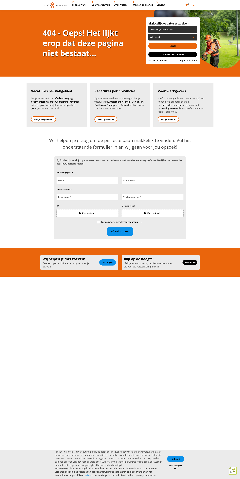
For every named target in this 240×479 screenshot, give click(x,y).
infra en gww (38, 105)
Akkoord (176, 459)
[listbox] (172, 37)
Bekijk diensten (168, 119)
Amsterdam (114, 101)
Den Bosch (137, 101)
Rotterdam (126, 105)
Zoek (173, 45)
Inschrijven (108, 262)
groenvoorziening (59, 101)
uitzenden (167, 105)
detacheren (182, 105)
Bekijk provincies (106, 119)
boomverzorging (40, 101)
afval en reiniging (64, 98)
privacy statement (145, 475)
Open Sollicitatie (188, 60)
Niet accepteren (175, 467)
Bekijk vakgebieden (43, 119)
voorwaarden (130, 221)
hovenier (74, 101)
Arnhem (126, 101)
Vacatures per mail (158, 60)
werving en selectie (171, 108)
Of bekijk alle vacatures (173, 54)
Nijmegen (112, 105)
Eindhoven (100, 105)
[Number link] (194, 5)
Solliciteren (121, 231)
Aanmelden (190, 262)
